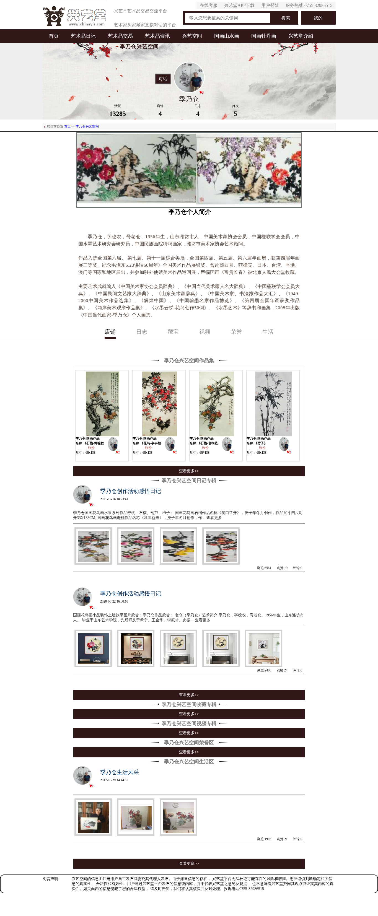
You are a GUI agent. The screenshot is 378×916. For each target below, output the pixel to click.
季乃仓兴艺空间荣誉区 (189, 742)
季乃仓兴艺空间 (87, 126)
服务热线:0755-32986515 (309, 5)
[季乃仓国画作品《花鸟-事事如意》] (159, 403)
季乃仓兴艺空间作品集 (189, 360)
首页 (54, 36)
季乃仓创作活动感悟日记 (130, 491)
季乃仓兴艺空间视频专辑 (189, 723)
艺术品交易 (120, 36)
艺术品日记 (83, 36)
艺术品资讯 (157, 36)
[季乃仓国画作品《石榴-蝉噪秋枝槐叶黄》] (102, 403)
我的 (318, 17)
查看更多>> (189, 471)
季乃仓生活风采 (119, 772)
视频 (204, 332)
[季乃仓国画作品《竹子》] (273, 403)
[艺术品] (75, 14)
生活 (267, 332)
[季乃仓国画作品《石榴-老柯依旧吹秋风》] (216, 403)
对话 (163, 78)
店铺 (110, 332)
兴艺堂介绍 (300, 36)
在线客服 (209, 5)
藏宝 (173, 332)
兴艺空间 (192, 36)
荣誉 (236, 332)
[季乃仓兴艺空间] (113, 445)
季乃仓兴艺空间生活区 (189, 761)
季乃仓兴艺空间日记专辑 (189, 480)
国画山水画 (226, 36)
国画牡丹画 (263, 36)
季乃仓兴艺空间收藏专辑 (189, 704)
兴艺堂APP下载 (239, 5)
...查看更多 (212, 518)
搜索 (285, 18)
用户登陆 (270, 5)
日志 (141, 332)
